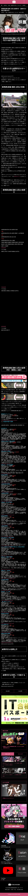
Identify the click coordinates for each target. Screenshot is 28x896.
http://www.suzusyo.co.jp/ (6, 612)
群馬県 (22, 12)
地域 (20, 12)
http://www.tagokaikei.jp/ (6, 473)
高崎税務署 (3, 287)
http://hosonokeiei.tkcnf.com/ (7, 642)
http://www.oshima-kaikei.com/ (7, 536)
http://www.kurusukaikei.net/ (7, 524)
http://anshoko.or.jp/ (5, 440)
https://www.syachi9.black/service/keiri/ (9, 420)
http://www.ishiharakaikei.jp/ (7, 492)
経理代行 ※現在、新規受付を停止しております (9, 12)
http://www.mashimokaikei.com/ (7, 514)
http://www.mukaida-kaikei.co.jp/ (7, 578)
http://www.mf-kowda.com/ (6, 555)
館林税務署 (3, 326)
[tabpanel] (14, 741)
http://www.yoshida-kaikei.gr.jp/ (7, 623)
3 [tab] (15, 794)
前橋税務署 (3, 247)
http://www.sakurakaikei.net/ (7, 600)
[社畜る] (14, 2)
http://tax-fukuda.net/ (5, 463)
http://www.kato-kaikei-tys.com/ (7, 569)
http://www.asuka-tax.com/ (6, 483)
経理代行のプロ (17, 176)
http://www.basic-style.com (6, 501)
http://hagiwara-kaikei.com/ (6, 545)
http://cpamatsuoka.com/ (6, 450)
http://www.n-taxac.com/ (6, 590)
